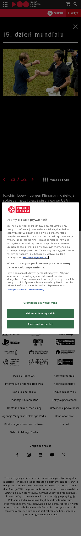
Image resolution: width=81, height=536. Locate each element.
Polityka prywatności (36, 257)
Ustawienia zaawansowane (40, 302)
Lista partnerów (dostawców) (25, 289)
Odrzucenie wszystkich (40, 313)
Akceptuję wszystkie (40, 324)
